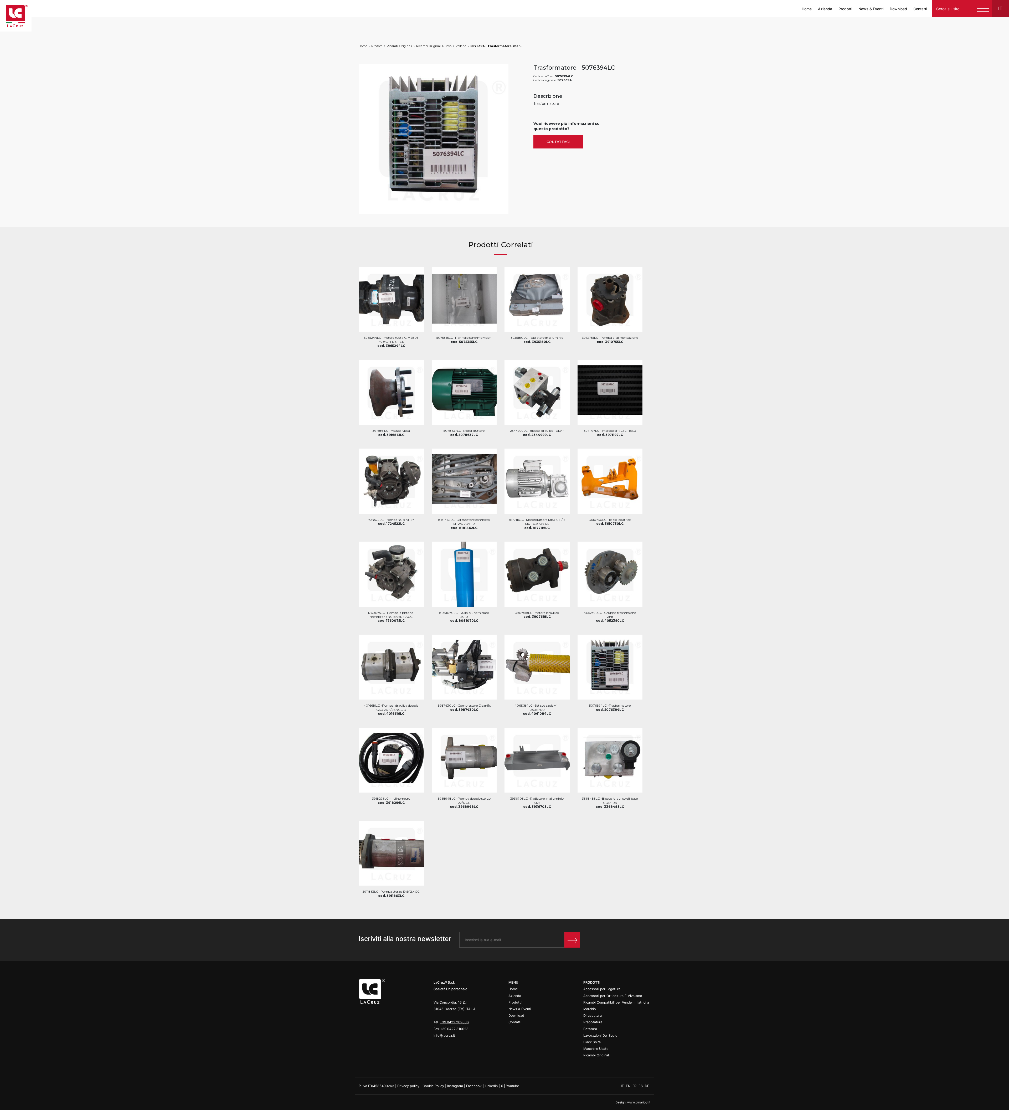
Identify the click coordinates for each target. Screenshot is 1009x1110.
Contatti (920, 9)
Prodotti (845, 9)
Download (898, 9)
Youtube (512, 1086)
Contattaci (558, 142)
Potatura (590, 1029)
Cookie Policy (433, 1086)
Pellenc (461, 46)
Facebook (474, 1086)
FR (634, 1086)
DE (647, 1086)
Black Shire (592, 1042)
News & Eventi (870, 9)
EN (628, 1086)
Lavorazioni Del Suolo (600, 1035)
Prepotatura (592, 1022)
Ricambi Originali (399, 46)
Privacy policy (408, 1086)
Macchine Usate (595, 1049)
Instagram (455, 1086)
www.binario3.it (638, 1102)
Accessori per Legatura (601, 989)
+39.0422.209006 (454, 1022)
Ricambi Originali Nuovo (433, 46)
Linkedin (491, 1086)
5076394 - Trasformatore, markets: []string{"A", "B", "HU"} (496, 46)
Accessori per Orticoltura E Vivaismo (612, 996)
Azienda (825, 9)
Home (807, 9)
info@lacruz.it (444, 1035)
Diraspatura (592, 1015)
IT (623, 1086)
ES (641, 1086)
